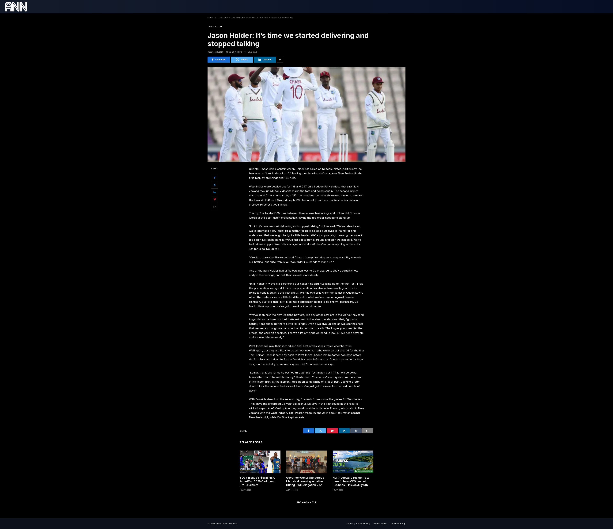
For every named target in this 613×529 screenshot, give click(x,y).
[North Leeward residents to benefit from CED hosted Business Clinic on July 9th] (353, 462)
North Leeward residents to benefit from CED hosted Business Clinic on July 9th (351, 481)
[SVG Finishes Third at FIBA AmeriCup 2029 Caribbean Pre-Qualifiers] (260, 462)
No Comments (235, 52)
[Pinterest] (214, 199)
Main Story (215, 26)
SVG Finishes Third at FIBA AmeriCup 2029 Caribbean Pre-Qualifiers (257, 481)
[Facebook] (214, 177)
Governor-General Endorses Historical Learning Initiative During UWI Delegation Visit (305, 481)
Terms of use (380, 523)
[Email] (214, 206)
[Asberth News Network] (16, 6)
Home (350, 523)
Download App (398, 523)
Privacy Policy (363, 523)
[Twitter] (214, 185)
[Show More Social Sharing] (280, 60)
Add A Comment (306, 502)
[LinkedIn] (214, 192)
